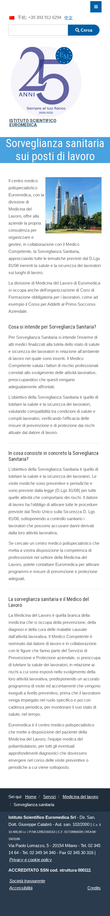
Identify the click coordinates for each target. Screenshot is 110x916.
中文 (68, 17)
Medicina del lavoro (80, 796)
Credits (94, 887)
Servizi (49, 796)
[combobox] (38, 30)
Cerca (86, 30)
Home (30, 796)
